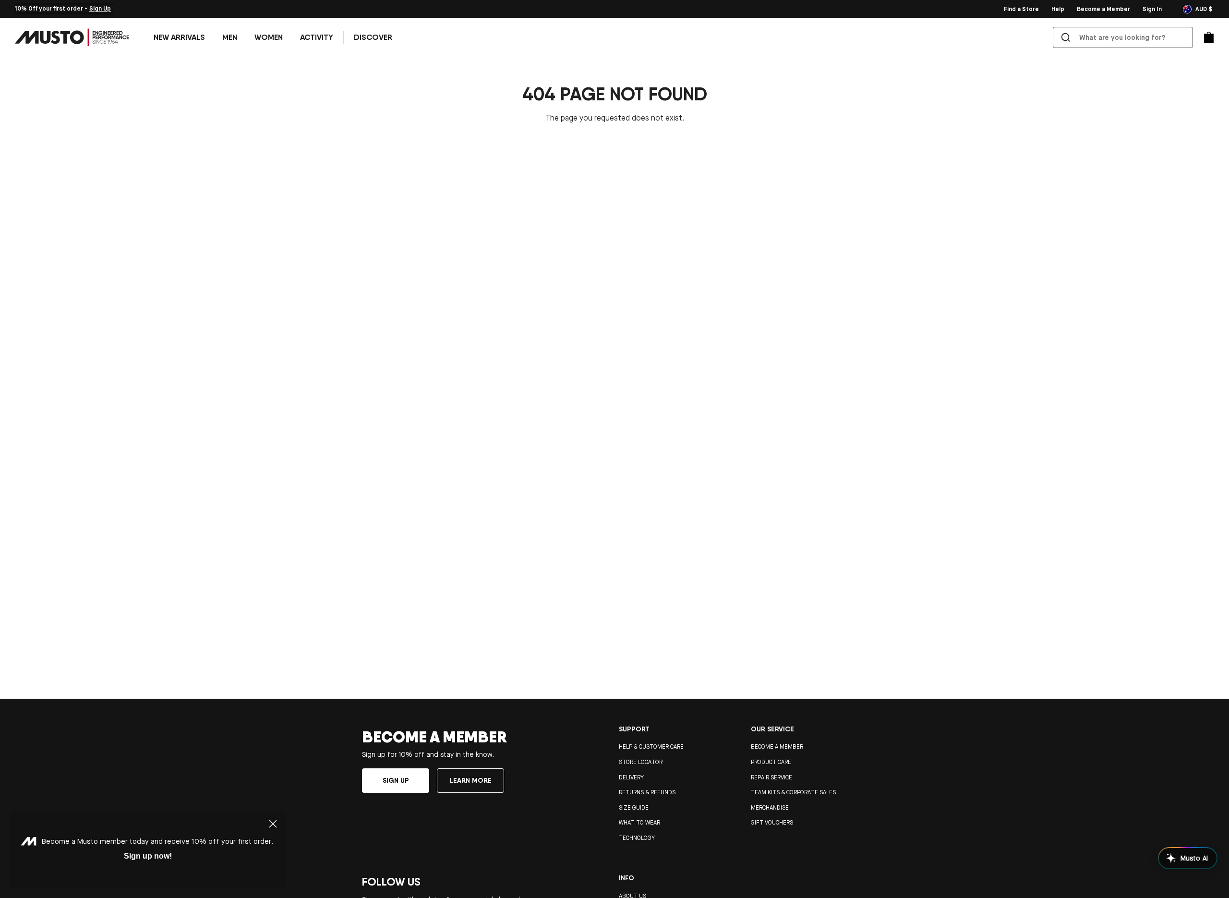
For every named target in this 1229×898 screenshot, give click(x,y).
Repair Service (771, 777)
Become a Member (777, 747)
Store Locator (641, 762)
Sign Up (100, 8)
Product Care (771, 762)
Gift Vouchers (772, 822)
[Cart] (1209, 37)
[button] (230, 37)
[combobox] (1124, 37)
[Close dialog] (273, 823)
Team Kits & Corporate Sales (793, 792)
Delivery (631, 777)
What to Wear (639, 822)
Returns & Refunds (647, 792)
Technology (637, 838)
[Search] (1065, 37)
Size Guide (634, 808)
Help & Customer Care (651, 747)
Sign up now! (148, 856)
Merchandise (770, 808)
